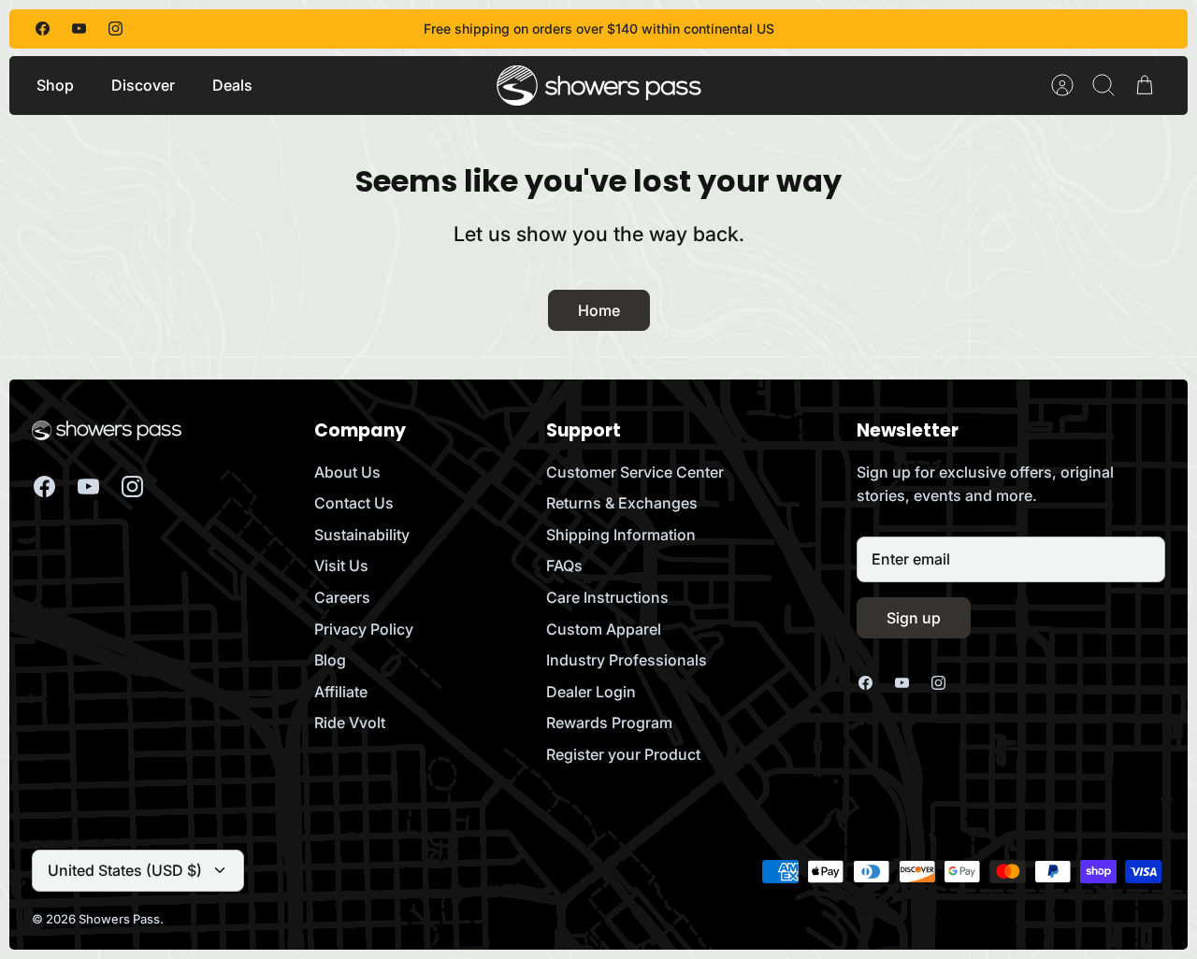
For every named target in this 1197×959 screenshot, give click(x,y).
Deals (232, 85)
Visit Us (341, 565)
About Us (347, 472)
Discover (143, 85)
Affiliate (341, 691)
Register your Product (623, 754)
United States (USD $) (125, 870)
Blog (330, 660)
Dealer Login (591, 691)
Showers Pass (119, 918)
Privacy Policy (363, 629)
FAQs (564, 565)
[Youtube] (79, 28)
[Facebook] (42, 28)
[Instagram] (115, 28)
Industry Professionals (626, 660)
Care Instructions (607, 597)
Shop (55, 85)
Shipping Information (621, 534)
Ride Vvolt (349, 722)
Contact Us (354, 503)
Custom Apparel (603, 629)
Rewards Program (609, 722)
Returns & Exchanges (622, 503)
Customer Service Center (635, 472)
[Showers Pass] (599, 85)
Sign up (914, 617)
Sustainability (362, 534)
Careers (342, 597)
